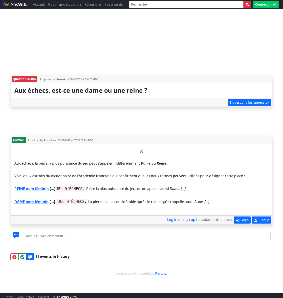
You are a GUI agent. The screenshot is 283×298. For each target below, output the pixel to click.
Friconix (161, 273)
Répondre (92, 4)
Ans (18, 4)
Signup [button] (263, 220)
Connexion (263, 4)
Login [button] (244, 220)
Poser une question (64, 4)
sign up (189, 219)
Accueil (39, 4)
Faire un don (115, 4)
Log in (172, 219)
